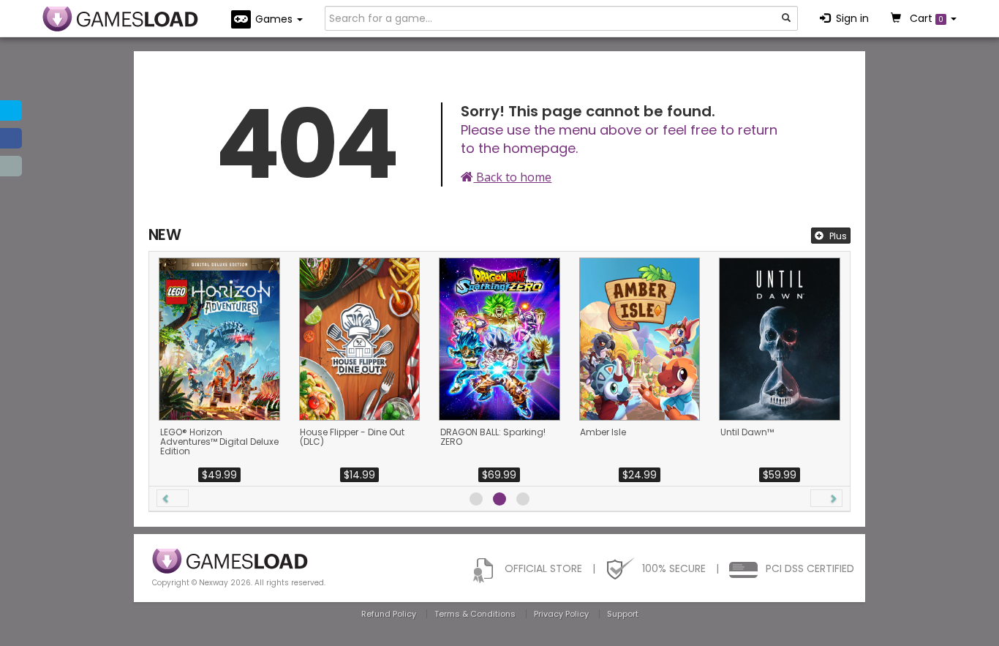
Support (622, 614)
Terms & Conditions (475, 614)
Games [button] (275, 19)
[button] (173, 498)
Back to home (512, 177)
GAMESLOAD (120, 19)
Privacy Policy (561, 614)
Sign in (852, 18)
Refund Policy (388, 614)
